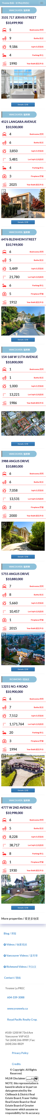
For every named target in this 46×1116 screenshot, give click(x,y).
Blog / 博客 (10, 933)
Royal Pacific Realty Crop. (22, 1019)
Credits (16, 1064)
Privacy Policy (20, 1053)
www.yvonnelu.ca (17, 1008)
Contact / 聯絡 (12, 977)
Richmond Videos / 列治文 (21, 966)
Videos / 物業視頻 (16, 944)
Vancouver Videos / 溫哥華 (22, 955)
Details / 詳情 (23, 105)
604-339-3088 (15, 997)
